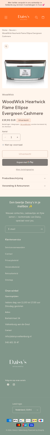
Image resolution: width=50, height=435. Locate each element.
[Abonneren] (41, 229)
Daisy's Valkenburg (20, 430)
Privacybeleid (11, 260)
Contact (9, 254)
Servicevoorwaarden (15, 247)
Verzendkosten (25, 124)
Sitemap (9, 280)
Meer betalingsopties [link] (25, 169)
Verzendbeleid (12, 267)
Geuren (12, 30)
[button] (6, 17)
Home (4, 30)
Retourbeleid (11, 273)
